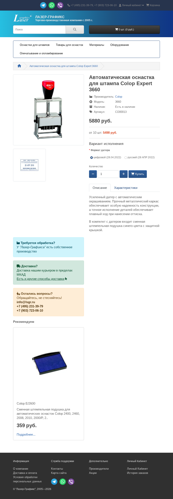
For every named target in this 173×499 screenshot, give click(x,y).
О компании (20, 468)
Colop (118, 96)
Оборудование (119, 44)
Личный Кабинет (137, 468)
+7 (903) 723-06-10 (30, 310)
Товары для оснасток (69, 44)
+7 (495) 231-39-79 (30, 306)
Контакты (57, 468)
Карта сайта (58, 472)
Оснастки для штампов (35, 44)
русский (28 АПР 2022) (141, 157)
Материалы (96, 44)
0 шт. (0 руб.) (126, 29)
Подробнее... (26, 434)
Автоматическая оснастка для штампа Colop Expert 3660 (64, 66)
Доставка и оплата (25, 472)
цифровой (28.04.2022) (107, 157)
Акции (93, 472)
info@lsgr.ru (26, 302)
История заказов (137, 472)
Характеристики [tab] (125, 188)
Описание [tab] (100, 188)
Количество (96, 166)
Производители (99, 468)
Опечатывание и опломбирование (41, 53)
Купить (139, 174)
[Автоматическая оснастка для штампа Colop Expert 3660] (48, 111)
